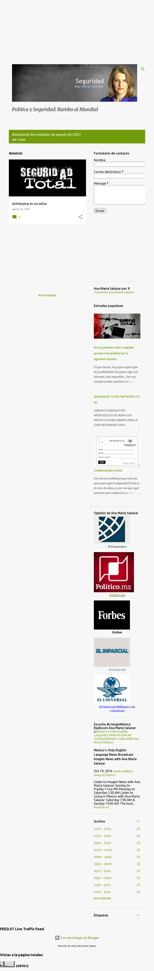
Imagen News (103, 775)
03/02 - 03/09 (103, 864)
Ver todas (19, 139)
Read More (101, 807)
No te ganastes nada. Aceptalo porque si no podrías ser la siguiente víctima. (114, 353)
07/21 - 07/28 (102, 878)
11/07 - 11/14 (102, 892)
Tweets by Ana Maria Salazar (114, 292)
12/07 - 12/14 (102, 829)
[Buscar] (142, 69)
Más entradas (47, 295)
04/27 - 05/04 (103, 850)
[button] (80, 217)
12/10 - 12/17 (102, 885)
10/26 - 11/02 (102, 843)
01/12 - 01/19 (102, 871)
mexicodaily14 (123, 771)
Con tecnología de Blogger (79, 938)
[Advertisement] (77, 28)
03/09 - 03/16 (102, 857)
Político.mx (117, 595)
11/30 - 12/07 (102, 836)
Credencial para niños (108, 470)
